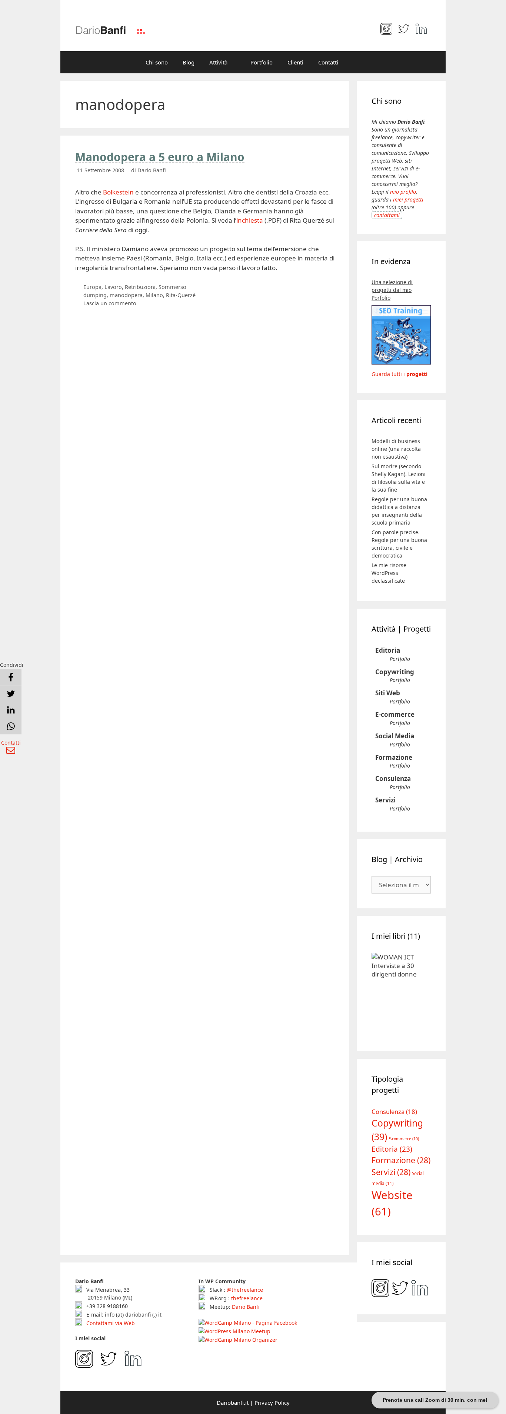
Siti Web (387, 693)
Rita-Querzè (181, 295)
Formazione (393, 757)
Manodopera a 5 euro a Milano (159, 156)
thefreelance (247, 1298)
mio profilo (403, 191)
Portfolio (261, 62)
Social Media (394, 736)
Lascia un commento (109, 303)
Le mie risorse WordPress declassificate (389, 573)
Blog (188, 62)
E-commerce (395, 714)
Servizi (385, 800)
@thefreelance (245, 1289)
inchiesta (249, 220)
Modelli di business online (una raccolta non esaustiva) (396, 448)
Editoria (387, 650)
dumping (95, 295)
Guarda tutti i (399, 373)
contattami (387, 215)
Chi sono (157, 62)
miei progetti (408, 199)
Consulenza (393, 778)
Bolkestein (118, 192)
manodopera (126, 295)
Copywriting (394, 672)
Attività (218, 62)
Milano (154, 295)
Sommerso (172, 286)
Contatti (328, 62)
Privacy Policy (272, 1402)
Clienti (295, 62)
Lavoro (113, 286)
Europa (92, 286)
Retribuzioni (140, 286)
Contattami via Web (110, 1323)
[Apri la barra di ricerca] (356, 62)
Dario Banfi (245, 1306)
